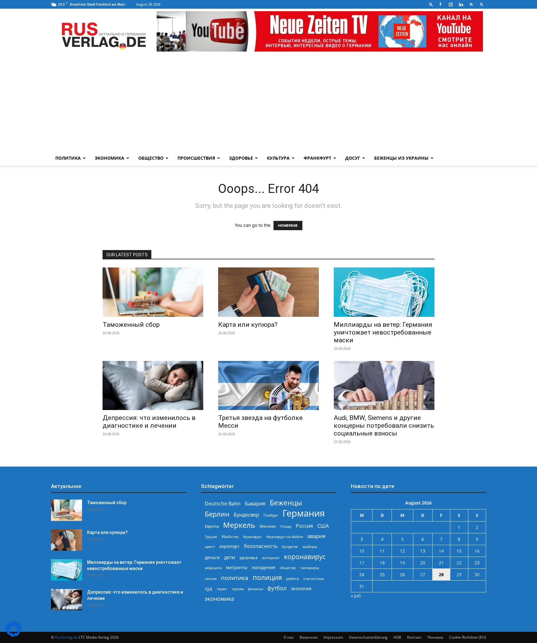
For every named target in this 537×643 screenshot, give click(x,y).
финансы (255, 588)
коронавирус (305, 556)
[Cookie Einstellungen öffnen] (13, 635)
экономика (219, 598)
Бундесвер (246, 515)
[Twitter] (481, 4)
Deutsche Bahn (223, 503)
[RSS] (471, 4)
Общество (150, 158)
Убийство (230, 536)
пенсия (211, 578)
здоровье (248, 557)
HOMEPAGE (288, 225)
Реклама (435, 637)
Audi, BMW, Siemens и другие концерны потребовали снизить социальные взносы (384, 425)
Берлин (217, 514)
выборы (310, 546)
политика (234, 577)
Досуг (352, 158)
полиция (267, 577)
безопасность (261, 546)
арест (210, 546)
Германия (303, 513)
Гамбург (271, 515)
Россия (304, 526)
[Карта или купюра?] (268, 292)
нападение (263, 567)
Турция (211, 536)
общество (288, 567)
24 (361, 574)
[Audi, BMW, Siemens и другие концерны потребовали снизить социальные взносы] (384, 385)
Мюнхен (267, 526)
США (323, 526)
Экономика (109, 158)
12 (402, 551)
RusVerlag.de (66, 637)
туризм (238, 588)
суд (208, 588)
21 (441, 563)
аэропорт (229, 546)
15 (459, 551)
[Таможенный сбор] (153, 292)
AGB (397, 637)
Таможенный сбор (131, 324)
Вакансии (309, 637)
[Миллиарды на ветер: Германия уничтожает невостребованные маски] (384, 292)
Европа (212, 526)
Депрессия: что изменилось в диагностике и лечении (149, 421)
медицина (213, 567)
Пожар (285, 526)
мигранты (236, 567)
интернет (271, 557)
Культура (278, 158)
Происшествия (196, 158)
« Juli (356, 596)
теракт (222, 588)
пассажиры (310, 567)
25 (382, 574)
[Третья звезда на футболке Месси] (268, 385)
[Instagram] (450, 4)
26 (402, 574)
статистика (313, 578)
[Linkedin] (461, 4)
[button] (431, 4)
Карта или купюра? (248, 324)
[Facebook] (440, 4)
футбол (277, 588)
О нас (288, 637)
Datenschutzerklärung (368, 637)
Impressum (333, 637)
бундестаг (290, 547)
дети (229, 557)
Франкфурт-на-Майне (284, 536)
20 (422, 563)
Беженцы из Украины (401, 158)
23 (477, 563)
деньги (212, 557)
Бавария (255, 503)
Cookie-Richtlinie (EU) (467, 637)
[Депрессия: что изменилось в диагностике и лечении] (153, 385)
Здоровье (241, 158)
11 (382, 551)
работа (292, 578)
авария (316, 536)
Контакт (414, 637)
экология (301, 588)
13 (422, 551)
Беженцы (286, 502)
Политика (68, 158)
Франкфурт (317, 158)
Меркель (239, 525)
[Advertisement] (268, 104)
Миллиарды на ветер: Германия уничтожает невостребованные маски (383, 332)
